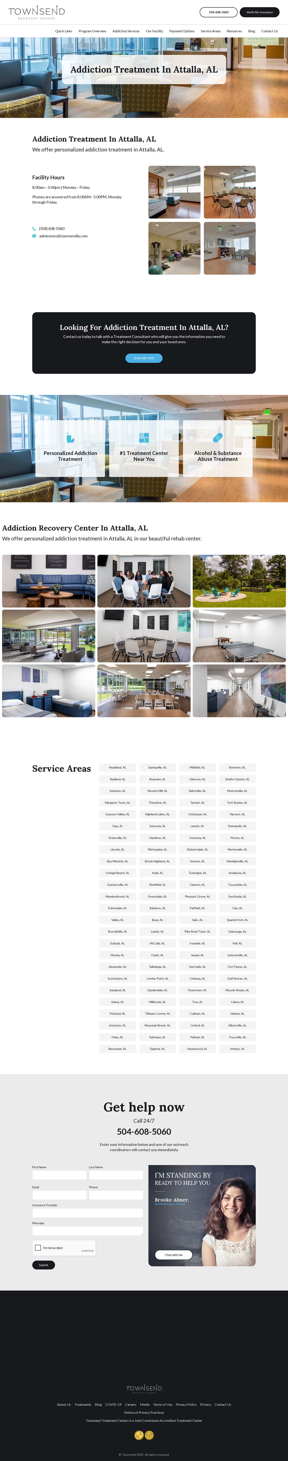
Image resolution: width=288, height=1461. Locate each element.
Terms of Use (162, 1404)
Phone (93, 1187)
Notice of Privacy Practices (144, 1412)
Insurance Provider (44, 1205)
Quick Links (63, 31)
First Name (39, 1167)
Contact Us (269, 31)
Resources (234, 31)
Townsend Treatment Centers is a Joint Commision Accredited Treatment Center (144, 1420)
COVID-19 (113, 1404)
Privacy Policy (186, 1404)
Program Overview (92, 31)
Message (38, 1223)
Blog (251, 31)
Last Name (96, 1167)
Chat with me (174, 1255)
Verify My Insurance (259, 12)
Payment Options (182, 31)
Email (35, 1187)
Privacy (205, 1404)
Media (144, 1404)
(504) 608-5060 (144, 358)
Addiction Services (126, 31)
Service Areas (211, 31)
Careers (130, 1404)
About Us (64, 1404)
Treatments (82, 1404)
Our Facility (154, 31)
